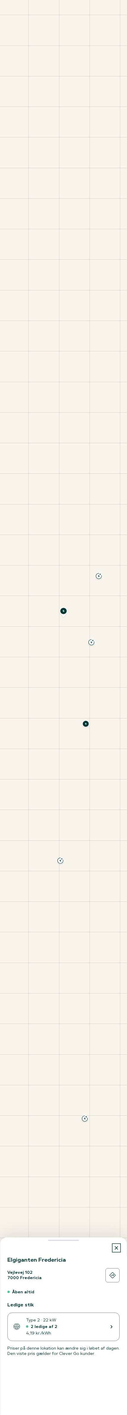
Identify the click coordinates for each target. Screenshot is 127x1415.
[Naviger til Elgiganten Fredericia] (112, 1275)
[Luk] (116, 1247)
